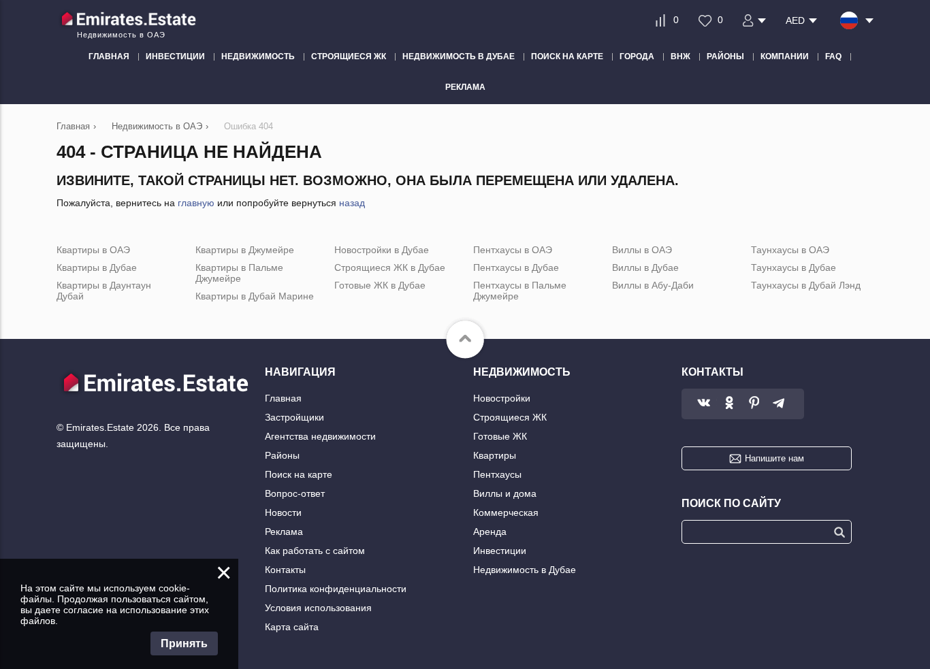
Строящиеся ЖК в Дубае (389, 267)
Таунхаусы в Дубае (793, 267)
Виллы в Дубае (645, 267)
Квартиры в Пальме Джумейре (239, 273)
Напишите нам (774, 458)
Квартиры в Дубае (97, 267)
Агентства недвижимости (320, 436)
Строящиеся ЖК (510, 417)
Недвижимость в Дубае (524, 569)
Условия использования (318, 607)
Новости (283, 512)
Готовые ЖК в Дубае (380, 285)
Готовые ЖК (500, 436)
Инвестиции (499, 550)
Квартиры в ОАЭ (93, 249)
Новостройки (501, 398)
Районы (282, 455)
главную (196, 202)
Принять (184, 643)
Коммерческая (506, 512)
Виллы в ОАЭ (642, 249)
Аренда (490, 531)
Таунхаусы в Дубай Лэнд (806, 285)
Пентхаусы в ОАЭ (512, 249)
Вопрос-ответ (295, 493)
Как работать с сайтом (315, 550)
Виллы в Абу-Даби (653, 285)
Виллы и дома (504, 493)
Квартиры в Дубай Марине (254, 296)
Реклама (284, 531)
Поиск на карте (298, 474)
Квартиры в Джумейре (244, 249)
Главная (283, 398)
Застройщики (294, 417)
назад (352, 202)
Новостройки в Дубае (381, 249)
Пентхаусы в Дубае (516, 267)
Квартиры (494, 455)
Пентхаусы (497, 474)
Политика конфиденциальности (335, 588)
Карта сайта (292, 626)
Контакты (285, 569)
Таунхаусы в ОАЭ (790, 249)
